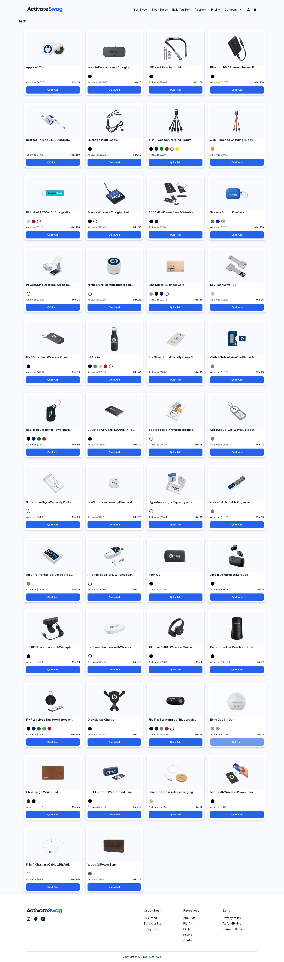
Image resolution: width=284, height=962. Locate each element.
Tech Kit (154, 574)
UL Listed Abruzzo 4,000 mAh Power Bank (116, 429)
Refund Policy (232, 923)
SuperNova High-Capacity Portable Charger (56, 502)
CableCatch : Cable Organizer (230, 502)
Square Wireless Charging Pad (108, 212)
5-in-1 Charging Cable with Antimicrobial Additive (60, 864)
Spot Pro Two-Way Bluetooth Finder (174, 429)
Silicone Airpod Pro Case (227, 212)
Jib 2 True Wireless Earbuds (229, 574)
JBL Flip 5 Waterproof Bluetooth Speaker (177, 719)
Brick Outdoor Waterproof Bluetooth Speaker (120, 792)
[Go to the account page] (248, 9)
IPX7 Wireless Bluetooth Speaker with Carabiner (59, 719)
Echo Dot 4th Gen (222, 719)
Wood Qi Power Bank (102, 864)
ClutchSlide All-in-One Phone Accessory (238, 357)
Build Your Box (181, 9)
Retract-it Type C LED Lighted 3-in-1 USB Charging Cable (65, 139)
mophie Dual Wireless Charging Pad (112, 67)
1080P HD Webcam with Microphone (51, 647)
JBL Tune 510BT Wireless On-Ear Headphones (180, 647)
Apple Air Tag (35, 67)
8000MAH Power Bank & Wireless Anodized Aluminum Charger (191, 212)
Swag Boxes (160, 9)
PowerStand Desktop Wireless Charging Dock (58, 284)
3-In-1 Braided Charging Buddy (231, 139)
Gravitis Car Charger (102, 719)
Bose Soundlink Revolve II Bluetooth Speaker (241, 647)
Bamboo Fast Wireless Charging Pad (174, 792)
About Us (189, 917)
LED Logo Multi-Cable (103, 139)
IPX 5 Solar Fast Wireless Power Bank (51, 357)
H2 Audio (94, 357)
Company (231, 9)
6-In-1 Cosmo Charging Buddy (170, 139)
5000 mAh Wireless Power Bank (231, 792)
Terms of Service (234, 929)
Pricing (215, 9)
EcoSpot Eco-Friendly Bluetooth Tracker (116, 502)
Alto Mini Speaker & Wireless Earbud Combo (118, 574)
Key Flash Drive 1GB (223, 284)
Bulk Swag (140, 9)
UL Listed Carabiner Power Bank (48, 429)
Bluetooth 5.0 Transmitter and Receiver (237, 67)
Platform (201, 9)
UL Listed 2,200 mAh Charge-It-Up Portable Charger (62, 212)
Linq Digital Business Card (167, 284)
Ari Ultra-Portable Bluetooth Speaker (52, 574)
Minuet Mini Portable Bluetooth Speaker (115, 284)
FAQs (186, 929)
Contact (188, 940)
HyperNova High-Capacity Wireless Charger (179, 502)
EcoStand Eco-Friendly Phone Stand (174, 357)
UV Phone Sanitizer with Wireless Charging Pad (119, 647)
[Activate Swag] (44, 9)
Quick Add (52, 89)
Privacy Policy (232, 917)
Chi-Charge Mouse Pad (42, 792)
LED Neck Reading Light (165, 67)
